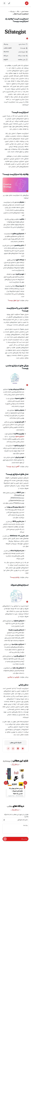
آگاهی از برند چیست (13, 466)
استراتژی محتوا (20, 436)
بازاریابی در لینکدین (13, 677)
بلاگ (18, 11)
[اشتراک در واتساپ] (13, 748)
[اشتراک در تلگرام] (23, 748)
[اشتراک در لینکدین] (18, 748)
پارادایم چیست (15, 577)
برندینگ (12, 11)
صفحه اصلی (24, 11)
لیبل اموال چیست (14, 300)
